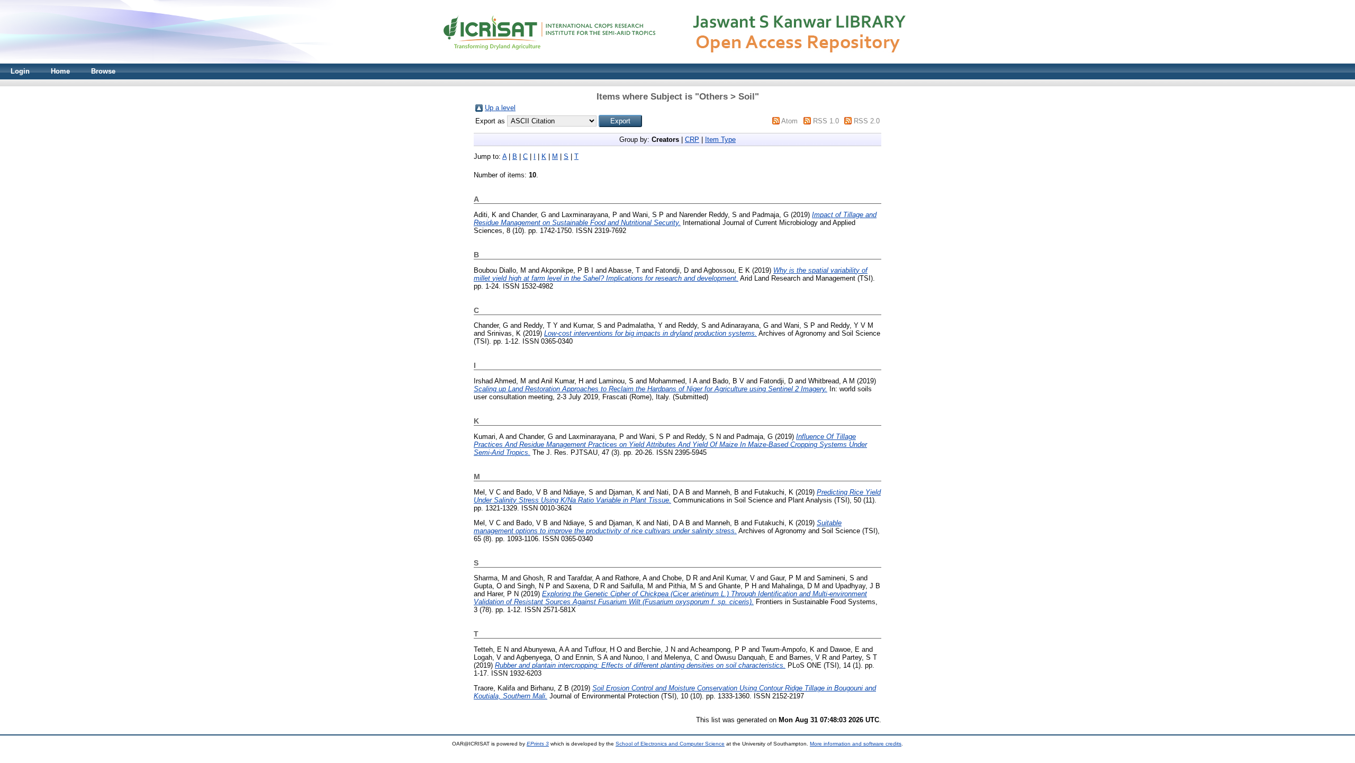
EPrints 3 (538, 744)
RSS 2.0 (867, 121)
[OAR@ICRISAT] (677, 61)
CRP (692, 139)
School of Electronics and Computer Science (670, 744)
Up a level (500, 108)
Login (20, 71)
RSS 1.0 (826, 121)
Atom (789, 121)
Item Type (720, 139)
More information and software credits (855, 744)
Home (60, 71)
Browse (103, 71)
